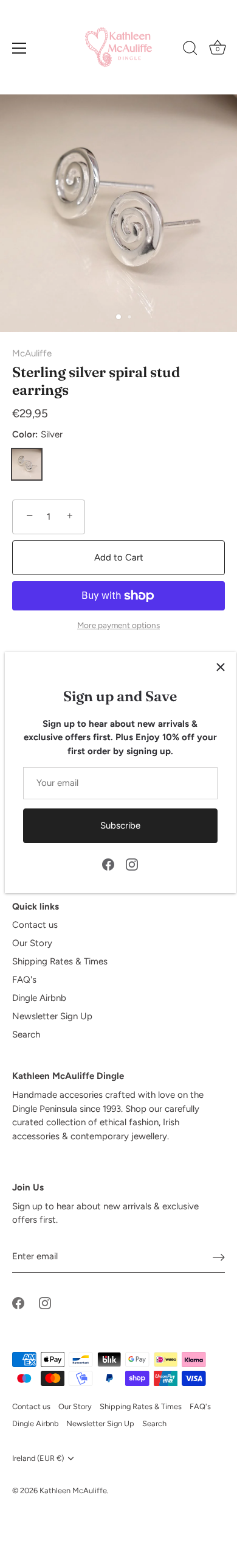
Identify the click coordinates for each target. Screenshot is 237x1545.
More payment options (118, 625)
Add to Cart (118, 557)
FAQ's (24, 979)
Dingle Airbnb (39, 997)
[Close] (220, 667)
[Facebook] (108, 863)
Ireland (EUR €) (38, 1458)
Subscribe (120, 825)
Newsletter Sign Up (52, 1016)
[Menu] (19, 48)
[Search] (190, 50)
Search (26, 1034)
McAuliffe (32, 353)
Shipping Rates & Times (60, 961)
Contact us (35, 924)
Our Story (32, 943)
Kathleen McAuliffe (73, 1490)
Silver (26, 464)
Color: (37, 434)
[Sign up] (219, 1257)
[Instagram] (132, 863)
